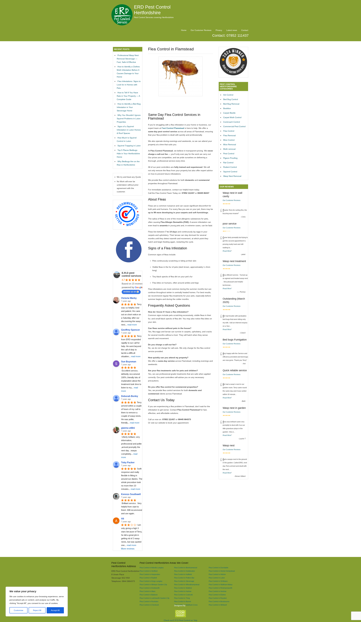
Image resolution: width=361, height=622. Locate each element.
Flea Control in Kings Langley (151, 581)
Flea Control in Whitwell (218, 605)
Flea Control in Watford (183, 588)
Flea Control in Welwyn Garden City (153, 584)
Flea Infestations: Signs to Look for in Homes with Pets (129, 84)
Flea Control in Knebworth (150, 588)
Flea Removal (229, 135)
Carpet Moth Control (232, 117)
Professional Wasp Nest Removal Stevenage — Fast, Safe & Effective (128, 58)
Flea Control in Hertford (149, 571)
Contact (244, 30)
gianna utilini (128, 428)
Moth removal (229, 149)
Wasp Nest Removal (232, 176)
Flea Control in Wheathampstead (186, 584)
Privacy (219, 30)
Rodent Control (230, 167)
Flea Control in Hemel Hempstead (222, 571)
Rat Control (228, 162)
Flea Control (228, 131)
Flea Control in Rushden (149, 601)
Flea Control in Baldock (149, 595)
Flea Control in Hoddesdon (184, 571)
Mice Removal (229, 144)
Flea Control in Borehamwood (185, 568)
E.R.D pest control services (131, 274)
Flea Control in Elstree (217, 595)
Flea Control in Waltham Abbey (220, 584)
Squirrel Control (230, 171)
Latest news (231, 30)
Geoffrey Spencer (130, 330)
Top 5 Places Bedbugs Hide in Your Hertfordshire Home (128, 153)
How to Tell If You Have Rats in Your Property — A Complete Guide (128, 95)
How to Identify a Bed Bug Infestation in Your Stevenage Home (129, 107)
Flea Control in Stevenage (184, 581)
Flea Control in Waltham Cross (186, 605)
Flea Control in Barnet (182, 601)
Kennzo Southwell (131, 494)
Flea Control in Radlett (148, 578)
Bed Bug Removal (231, 104)
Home (183, 30)
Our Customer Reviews (201, 30)
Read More (227, 251)
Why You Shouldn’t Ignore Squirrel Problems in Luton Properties (129, 118)
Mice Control (229, 140)
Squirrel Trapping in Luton (129, 145)
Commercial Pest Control (234, 126)
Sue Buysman (128, 361)
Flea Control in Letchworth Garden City (154, 598)
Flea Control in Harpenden (150, 574)
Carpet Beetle (229, 113)
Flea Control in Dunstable (218, 568)
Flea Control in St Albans (218, 581)
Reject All (37, 610)
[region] (37, 601)
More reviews (127, 548)
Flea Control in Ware (147, 591)
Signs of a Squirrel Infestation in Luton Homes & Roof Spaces (129, 129)
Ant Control (228, 95)
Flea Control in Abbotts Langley (152, 568)
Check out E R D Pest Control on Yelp (180, 620)
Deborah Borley (129, 396)
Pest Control (228, 153)
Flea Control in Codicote (183, 595)
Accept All (55, 610)
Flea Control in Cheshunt (149, 605)
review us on (129, 291)
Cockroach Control (231, 122)
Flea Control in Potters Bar (184, 578)
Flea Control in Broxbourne (219, 601)
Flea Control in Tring (182, 598)
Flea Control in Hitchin (217, 574)
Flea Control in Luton (217, 578)
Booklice (227, 108)
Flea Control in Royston (218, 598)
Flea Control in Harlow (182, 591)
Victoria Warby (129, 298)
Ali (122, 518)
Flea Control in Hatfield (183, 574)
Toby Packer (128, 462)
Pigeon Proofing (230, 158)
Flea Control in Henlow (217, 591)
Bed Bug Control (230, 99)
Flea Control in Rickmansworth (220, 588)
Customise (18, 610)
